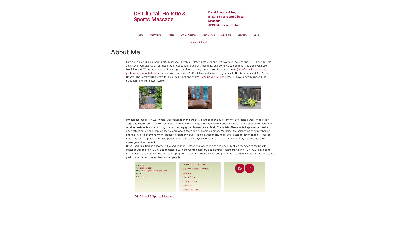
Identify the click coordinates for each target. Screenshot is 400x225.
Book (256, 34)
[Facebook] (239, 168)
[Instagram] (249, 168)
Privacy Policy (188, 177)
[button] (130, 98)
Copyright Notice (189, 181)
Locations (242, 34)
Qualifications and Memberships (196, 169)
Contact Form (142, 176)
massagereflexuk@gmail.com (154, 171)
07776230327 (146, 168)
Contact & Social (198, 42)
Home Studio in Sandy (213, 76)
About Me (226, 34)
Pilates (171, 34)
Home (140, 34)
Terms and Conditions (191, 190)
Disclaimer (187, 185)
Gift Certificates (188, 34)
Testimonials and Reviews (193, 164)
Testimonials (209, 34)
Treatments (155, 34)
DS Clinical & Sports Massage (154, 196)
